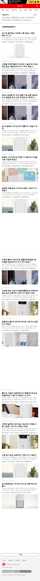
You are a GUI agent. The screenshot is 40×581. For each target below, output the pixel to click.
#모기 (25, 104)
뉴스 (7, 10)
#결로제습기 (25, 197)
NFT (30, 10)
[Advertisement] (20, 235)
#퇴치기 (29, 104)
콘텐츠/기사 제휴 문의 (25, 571)
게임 (25, 10)
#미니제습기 (6, 17)
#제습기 (22, 17)
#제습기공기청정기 (16, 492)
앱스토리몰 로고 (3, 564)
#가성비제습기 (6, 135)
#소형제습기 (11, 42)
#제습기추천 (30, 17)
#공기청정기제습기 (27, 166)
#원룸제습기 (15, 17)
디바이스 (14, 10)
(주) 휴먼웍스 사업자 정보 (12, 564)
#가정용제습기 (17, 20)
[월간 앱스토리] (20, 6)
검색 (37, 6)
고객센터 (17, 560)
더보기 (35, 15)
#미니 (12, 73)
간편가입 (10, 560)
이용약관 (16, 571)
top (21, 554)
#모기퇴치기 (6, 104)
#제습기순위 (27, 20)
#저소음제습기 (7, 20)
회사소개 (24, 560)
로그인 (4, 560)
